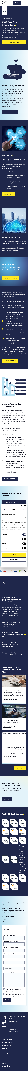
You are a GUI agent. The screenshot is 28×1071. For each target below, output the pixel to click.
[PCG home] (4, 3)
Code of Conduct (6, 1059)
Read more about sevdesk (10, 699)
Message (6, 972)
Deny (14, 564)
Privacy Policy (18, 989)
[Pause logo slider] (24, 571)
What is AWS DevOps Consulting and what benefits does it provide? (11, 599)
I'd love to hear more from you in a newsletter (15, 995)
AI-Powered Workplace (7, 1042)
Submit (7, 999)
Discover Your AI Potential (10, 278)
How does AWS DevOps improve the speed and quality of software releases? (12, 644)
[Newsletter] (10, 1066)
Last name (6, 947)
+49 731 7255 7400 (14, 1031)
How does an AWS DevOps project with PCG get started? (12, 654)
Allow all (14, 554)
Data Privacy (5, 1053)
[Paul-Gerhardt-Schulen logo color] (16, 571)
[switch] (24, 539)
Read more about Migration (10, 726)
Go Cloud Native (8, 194)
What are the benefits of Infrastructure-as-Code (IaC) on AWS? (12, 634)
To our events (7, 799)
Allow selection (14, 559)
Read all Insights (20, 768)
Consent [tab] (5, 509)
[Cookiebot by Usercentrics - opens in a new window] (20, 506)
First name (6, 941)
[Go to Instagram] (7, 1066)
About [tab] (23, 509)
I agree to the (14, 989)
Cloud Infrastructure (7, 1039)
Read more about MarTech (10, 760)
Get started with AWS (13, 42)
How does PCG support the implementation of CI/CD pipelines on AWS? (11, 624)
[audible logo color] (4, 571)
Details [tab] (14, 509)
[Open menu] (24, 2)
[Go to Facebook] (5, 1066)
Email (5, 935)
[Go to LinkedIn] (2, 1066)
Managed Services (6, 1045)
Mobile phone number (10, 960)
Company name (8, 954)
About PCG (4, 1048)
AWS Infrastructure (7, 18)
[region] (11, 571)
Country (6, 966)
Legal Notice (5, 1056)
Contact (17, 2)
